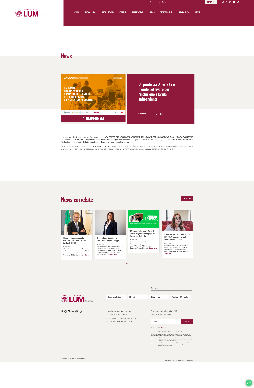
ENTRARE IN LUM (90, 12)
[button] (126, 263)
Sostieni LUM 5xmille (180, 297)
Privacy (163, 327)
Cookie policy (189, 360)
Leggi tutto (85, 255)
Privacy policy (179, 360)
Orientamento (156, 297)
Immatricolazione (115, 297)
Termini (167, 327)
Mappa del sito (169, 360)
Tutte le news (187, 198)
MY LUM (210, 2)
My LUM (132, 297)
